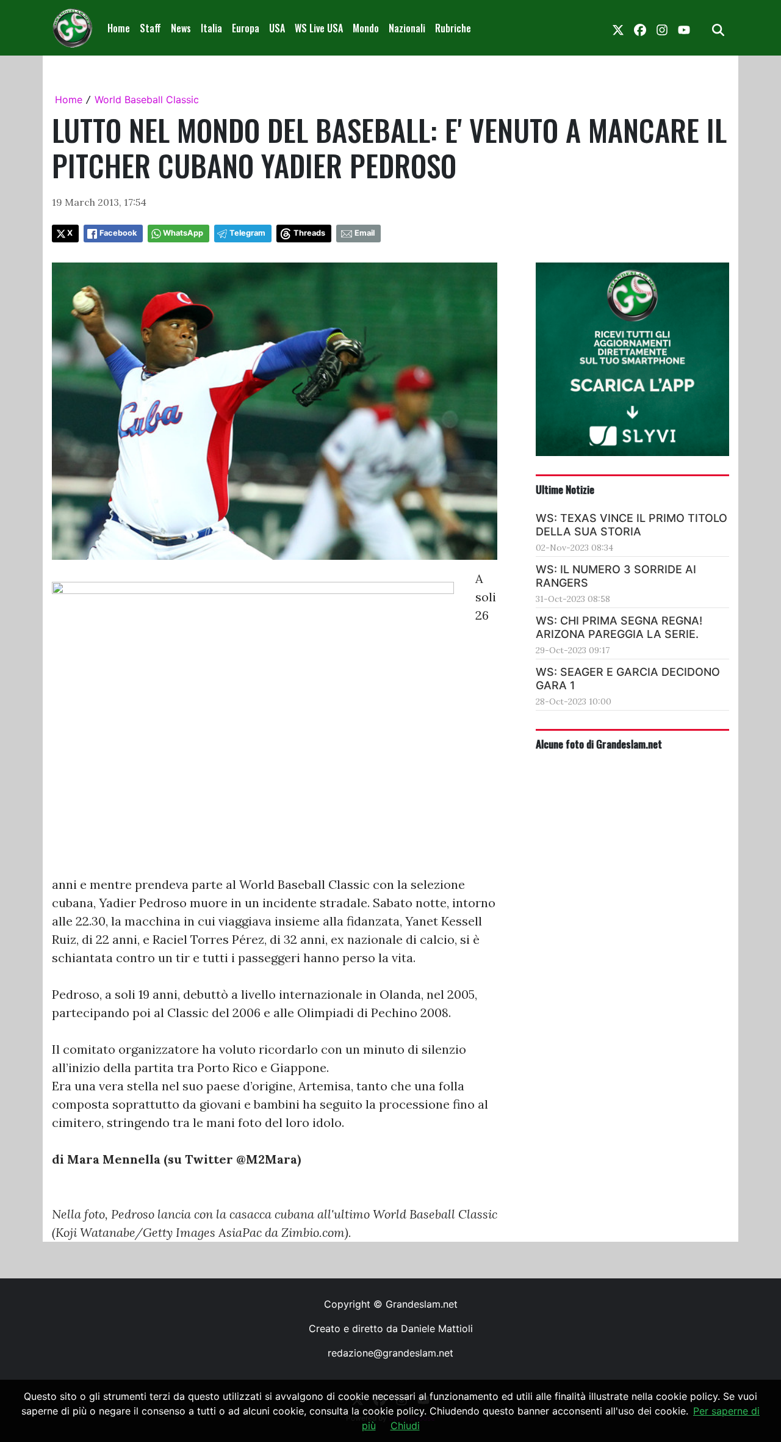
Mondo (366, 28)
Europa (245, 28)
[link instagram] (662, 28)
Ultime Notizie (565, 489)
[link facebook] (640, 28)
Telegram (247, 232)
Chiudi (405, 1425)
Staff (150, 28)
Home (118, 28)
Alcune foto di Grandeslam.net (599, 744)
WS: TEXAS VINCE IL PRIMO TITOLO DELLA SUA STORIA (631, 525)
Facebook (118, 232)
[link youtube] (684, 28)
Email (365, 232)
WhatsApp (183, 232)
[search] (718, 28)
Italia (211, 28)
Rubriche (453, 28)
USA (277, 28)
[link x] (618, 28)
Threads (309, 232)
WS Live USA (319, 28)
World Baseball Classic (147, 99)
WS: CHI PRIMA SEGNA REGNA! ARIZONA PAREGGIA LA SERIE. (619, 627)
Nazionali (407, 28)
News (181, 28)
